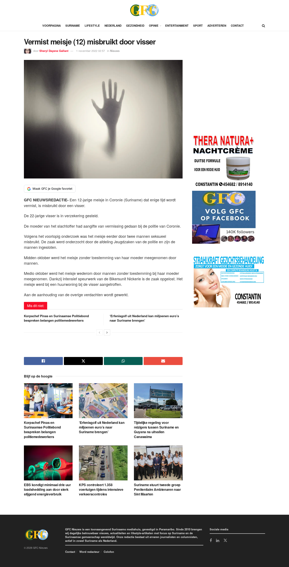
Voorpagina (51, 26)
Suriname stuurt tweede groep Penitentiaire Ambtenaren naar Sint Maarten (157, 489)
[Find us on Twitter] (225, 540)
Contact (237, 26)
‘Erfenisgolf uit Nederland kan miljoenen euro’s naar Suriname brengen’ (144, 318)
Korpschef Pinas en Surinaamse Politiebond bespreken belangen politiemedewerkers (56, 318)
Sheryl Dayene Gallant (53, 51)
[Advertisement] (224, 97)
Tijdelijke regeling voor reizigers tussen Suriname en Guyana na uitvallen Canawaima (156, 429)
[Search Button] (263, 25)
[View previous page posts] (99, 332)
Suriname (72, 26)
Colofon (109, 552)
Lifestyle (92, 26)
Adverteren (216, 26)
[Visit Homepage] (144, 10)
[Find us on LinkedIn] (217, 540)
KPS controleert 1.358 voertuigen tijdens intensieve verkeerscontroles (101, 489)
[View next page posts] (107, 332)
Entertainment (177, 26)
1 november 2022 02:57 (90, 51)
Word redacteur (89, 552)
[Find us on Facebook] (211, 540)
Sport (198, 26)
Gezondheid (135, 26)
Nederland (113, 26)
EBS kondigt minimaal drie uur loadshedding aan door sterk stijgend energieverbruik (47, 489)
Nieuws (115, 51)
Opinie (153, 26)
